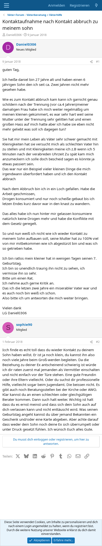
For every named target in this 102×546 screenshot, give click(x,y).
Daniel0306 (14, 35)
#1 (98, 62)
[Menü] (6, 5)
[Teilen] (91, 62)
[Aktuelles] (96, 5)
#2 (98, 342)
